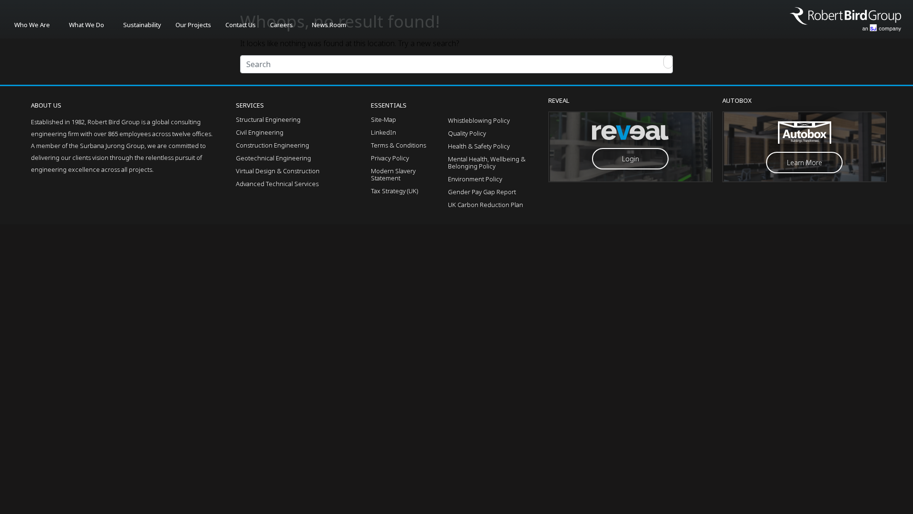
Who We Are (32, 24)
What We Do (86, 24)
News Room (329, 24)
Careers (281, 24)
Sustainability (142, 24)
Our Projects (193, 24)
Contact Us (240, 24)
